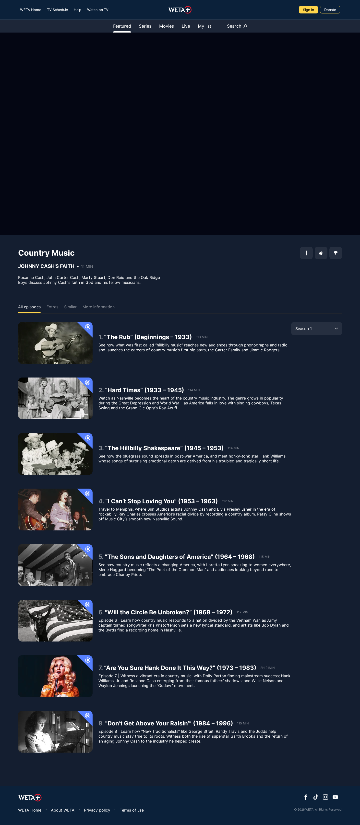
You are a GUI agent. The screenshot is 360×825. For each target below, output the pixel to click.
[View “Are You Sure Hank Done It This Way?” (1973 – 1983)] (55, 676)
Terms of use (132, 810)
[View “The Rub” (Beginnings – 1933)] (55, 343)
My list (204, 26)
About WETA (62, 810)
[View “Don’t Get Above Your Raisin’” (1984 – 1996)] (55, 732)
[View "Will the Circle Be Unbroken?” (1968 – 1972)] (55, 621)
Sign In (308, 10)
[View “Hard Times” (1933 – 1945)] (55, 398)
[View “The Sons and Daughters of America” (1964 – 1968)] (55, 565)
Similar (70, 306)
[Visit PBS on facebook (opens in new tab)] (306, 797)
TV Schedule (57, 10)
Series (145, 26)
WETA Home (30, 10)
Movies (166, 26)
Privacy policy (97, 810)
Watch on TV (97, 10)
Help (77, 10)
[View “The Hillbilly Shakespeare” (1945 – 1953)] (55, 454)
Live (186, 26)
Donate (330, 10)
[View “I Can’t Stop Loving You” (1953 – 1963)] (55, 509)
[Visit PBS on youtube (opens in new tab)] (335, 797)
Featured (122, 26)
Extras (52, 306)
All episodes (29, 306)
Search (234, 26)
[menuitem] (30, 10)
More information (99, 306)
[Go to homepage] (180, 10)
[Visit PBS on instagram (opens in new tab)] (325, 797)
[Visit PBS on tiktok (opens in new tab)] (316, 797)
